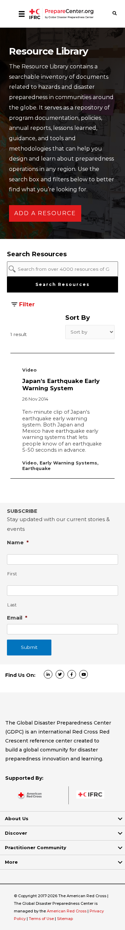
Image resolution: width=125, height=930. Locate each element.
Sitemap (65, 918)
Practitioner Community (35, 847)
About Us (16, 818)
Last (12, 604)
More (11, 862)
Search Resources (62, 284)
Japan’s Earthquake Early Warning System (61, 384)
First (12, 573)
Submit (29, 647)
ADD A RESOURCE (45, 213)
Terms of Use (41, 918)
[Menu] (22, 13)
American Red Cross (67, 911)
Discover (16, 833)
